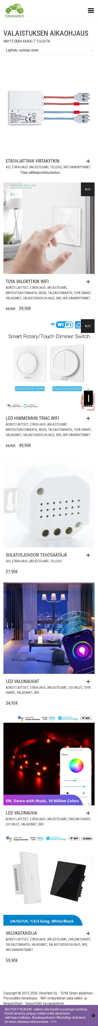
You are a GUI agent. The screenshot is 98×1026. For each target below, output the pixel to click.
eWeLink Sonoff (79, 819)
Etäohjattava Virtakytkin (32, 161)
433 (8, 167)
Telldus (56, 167)
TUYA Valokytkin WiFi (27, 281)
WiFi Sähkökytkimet (77, 167)
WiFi (58, 298)
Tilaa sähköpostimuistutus (40, 172)
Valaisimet (13, 298)
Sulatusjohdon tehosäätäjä (36, 555)
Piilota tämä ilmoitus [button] (93, 1015)
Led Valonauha (21, 813)
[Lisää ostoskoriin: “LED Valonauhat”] (89, 682)
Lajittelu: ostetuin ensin (22, 50)
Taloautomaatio (60, 293)
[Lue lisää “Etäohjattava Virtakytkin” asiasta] (89, 161)
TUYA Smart (82, 293)
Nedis (42, 293)
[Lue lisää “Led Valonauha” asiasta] (89, 813)
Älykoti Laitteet (17, 287)
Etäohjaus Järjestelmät (30, 167)
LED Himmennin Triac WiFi (32, 418)
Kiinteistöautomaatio (21, 293)
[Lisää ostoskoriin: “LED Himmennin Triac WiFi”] (89, 418)
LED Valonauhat (22, 681)
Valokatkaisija (21, 933)
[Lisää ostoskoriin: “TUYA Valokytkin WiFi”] (89, 282)
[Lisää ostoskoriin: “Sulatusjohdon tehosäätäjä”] (89, 555)
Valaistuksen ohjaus (38, 298)
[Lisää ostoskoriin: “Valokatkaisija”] (89, 933)
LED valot (75, 687)
